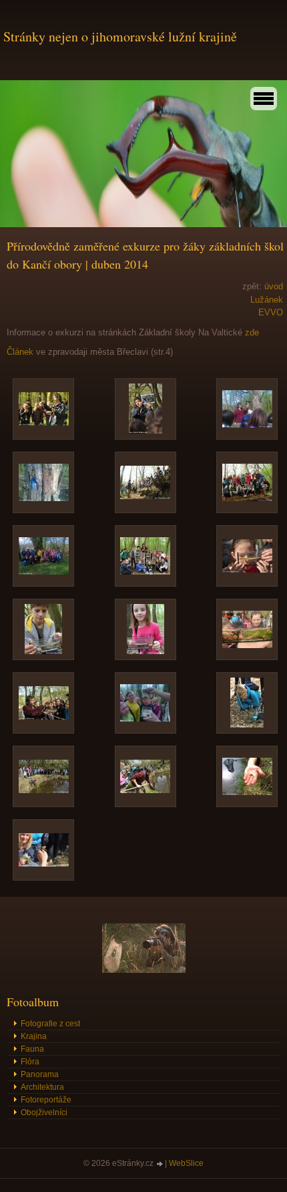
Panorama (40, 1074)
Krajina (34, 1036)
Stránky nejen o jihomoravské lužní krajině (120, 36)
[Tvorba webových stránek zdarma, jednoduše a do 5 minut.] (160, 1164)
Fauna (32, 1049)
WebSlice (186, 1163)
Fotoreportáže (46, 1099)
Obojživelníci (44, 1112)
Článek (20, 352)
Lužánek (266, 300)
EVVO (270, 312)
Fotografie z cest (50, 1023)
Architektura (42, 1087)
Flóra (30, 1061)
